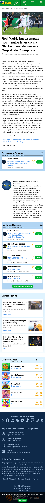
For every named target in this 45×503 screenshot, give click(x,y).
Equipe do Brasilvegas (21, 54)
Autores (35, 479)
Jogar (39, 162)
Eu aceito (22, 500)
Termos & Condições (24, 479)
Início (3, 8)
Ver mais (40, 360)
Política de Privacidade (9, 479)
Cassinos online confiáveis (22, 286)
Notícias (7, 8)
